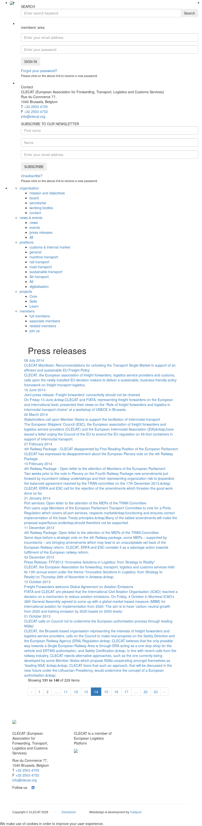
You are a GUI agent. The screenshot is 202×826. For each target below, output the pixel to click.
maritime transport (44, 256)
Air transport (39, 276)
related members (43, 325)
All (31, 237)
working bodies (41, 207)
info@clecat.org (33, 116)
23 (156, 691)
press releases (41, 232)
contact (35, 212)
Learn (34, 306)
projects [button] (26, 291)
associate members (45, 320)
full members (40, 315)
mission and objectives (47, 192)
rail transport (39, 261)
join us (35, 330)
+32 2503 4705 (36, 106)
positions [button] (27, 242)
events (35, 227)
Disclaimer (69, 812)
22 (146, 691)
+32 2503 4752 (36, 111)
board (34, 197)
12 (76, 691)
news (34, 222)
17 (126, 691)
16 (116, 691)
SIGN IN (30, 61)
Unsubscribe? (31, 175)
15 (106, 691)
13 (86, 691)
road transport (41, 266)
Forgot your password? (39, 70)
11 (66, 691)
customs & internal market (50, 247)
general (35, 251)
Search (189, 13)
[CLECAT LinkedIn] (33, 787)
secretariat (38, 202)
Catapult (135, 812)
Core (33, 296)
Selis (33, 301)
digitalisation (39, 286)
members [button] (27, 311)
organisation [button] (29, 188)
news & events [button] (31, 217)
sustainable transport (46, 271)
